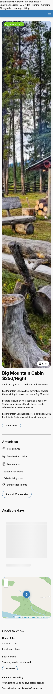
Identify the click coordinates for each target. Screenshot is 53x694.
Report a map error (43, 617)
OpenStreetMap (29, 617)
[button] (30, 601)
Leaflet (18, 617)
